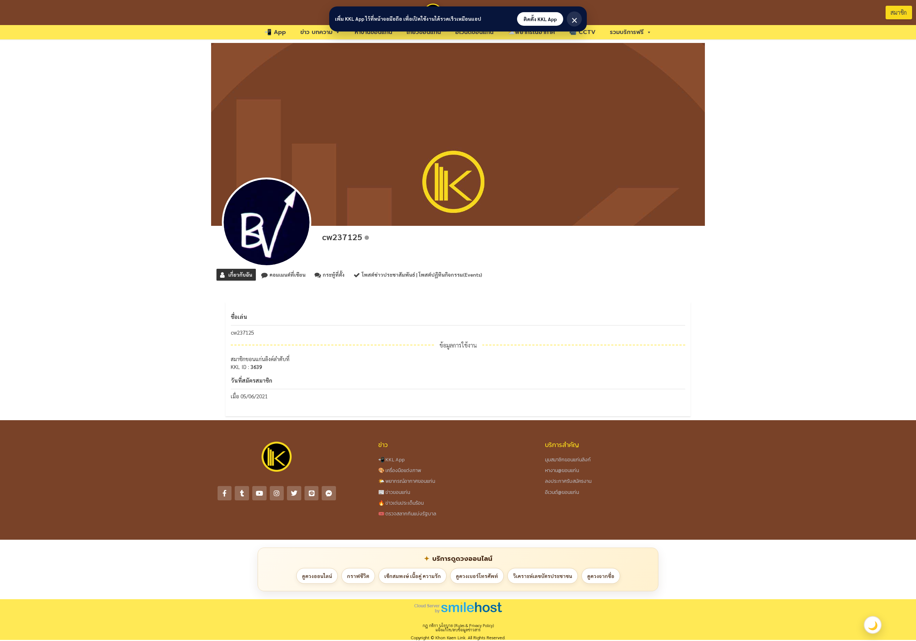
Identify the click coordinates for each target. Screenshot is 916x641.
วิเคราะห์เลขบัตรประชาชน (542, 576)
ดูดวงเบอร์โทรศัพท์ (477, 576)
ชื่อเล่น (239, 316)
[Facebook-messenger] (329, 493)
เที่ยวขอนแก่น (423, 32)
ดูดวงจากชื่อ (600, 576)
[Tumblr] (242, 493)
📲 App (275, 32)
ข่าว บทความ (316, 32)
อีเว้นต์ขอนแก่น (474, 32)
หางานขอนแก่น (373, 32)
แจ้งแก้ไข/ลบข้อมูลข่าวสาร (458, 629)
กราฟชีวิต (358, 576)
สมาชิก (899, 12)
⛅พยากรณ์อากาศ (531, 32)
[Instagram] (277, 493)
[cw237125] (266, 222)
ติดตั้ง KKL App (540, 19)
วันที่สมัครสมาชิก (251, 380)
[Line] (311, 493)
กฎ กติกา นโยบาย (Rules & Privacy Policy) (458, 625)
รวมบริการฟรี (627, 32)
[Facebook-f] (225, 493)
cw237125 (342, 236)
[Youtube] (259, 493)
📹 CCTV (582, 32)
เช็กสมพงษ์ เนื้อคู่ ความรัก (412, 576)
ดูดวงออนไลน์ (317, 576)
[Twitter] (294, 493)
